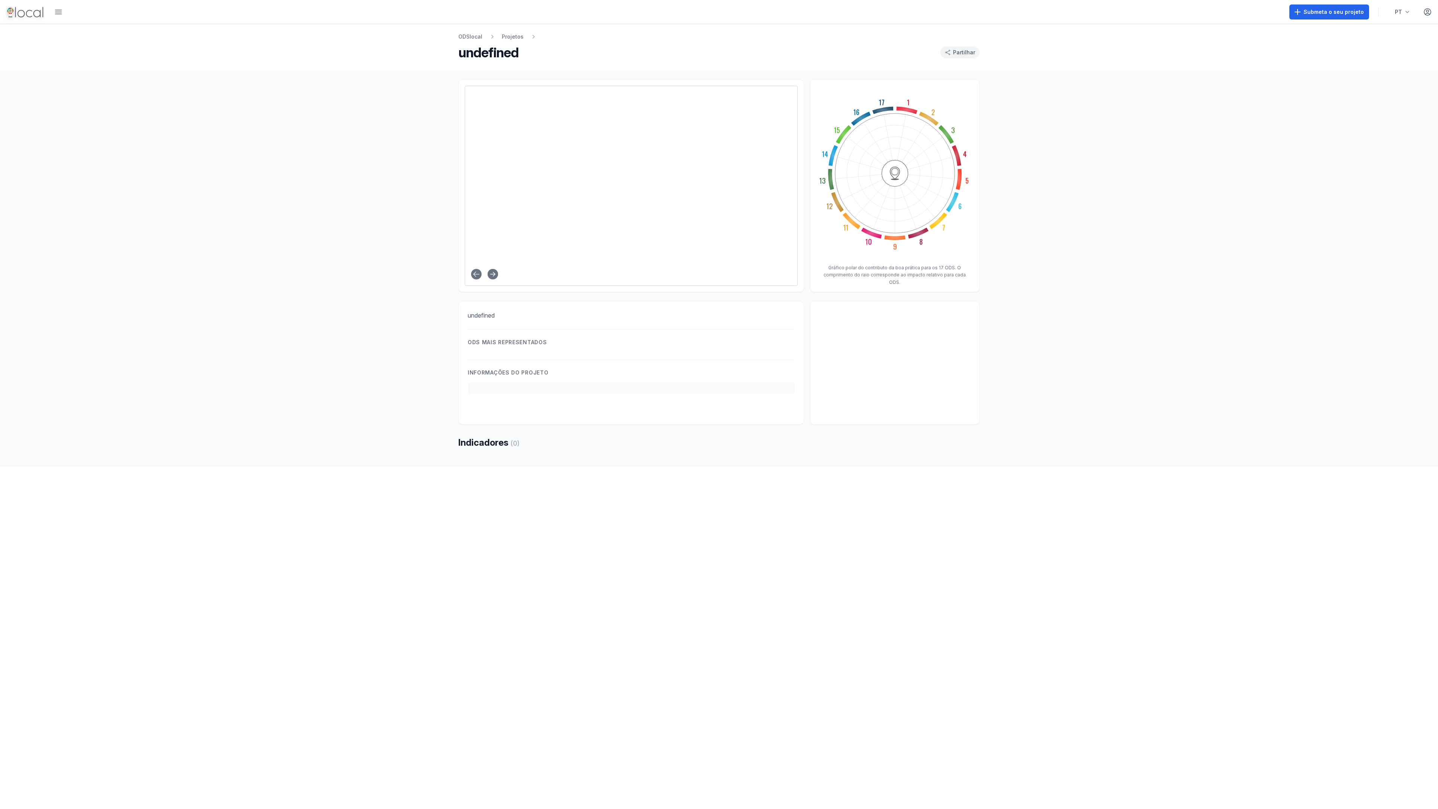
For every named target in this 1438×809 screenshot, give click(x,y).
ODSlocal (470, 36)
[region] (894, 362)
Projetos (513, 36)
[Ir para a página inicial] (25, 12)
